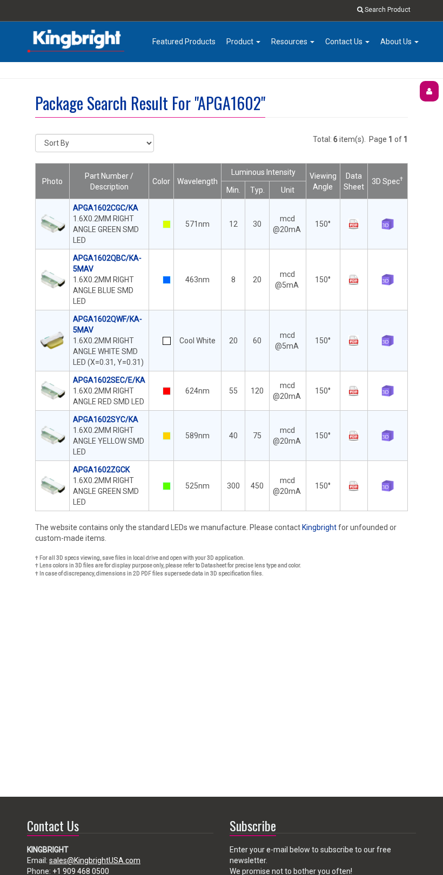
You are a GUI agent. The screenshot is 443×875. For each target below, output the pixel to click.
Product (240, 41)
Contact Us (344, 41)
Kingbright (319, 527)
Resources (290, 41)
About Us (396, 41)
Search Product (387, 9)
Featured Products (184, 41)
